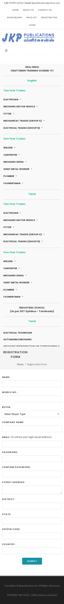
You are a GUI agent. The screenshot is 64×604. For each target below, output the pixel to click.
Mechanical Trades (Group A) (22, 120)
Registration (49, 17)
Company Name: (13, 422)
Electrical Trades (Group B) (21, 128)
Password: (10, 452)
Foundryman (12, 183)
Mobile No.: (10, 392)
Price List (31, 17)
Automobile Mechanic (17, 339)
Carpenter (10, 154)
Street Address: (13, 482)
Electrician (11, 99)
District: (8, 499)
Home (15, 10)
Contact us (45, 10)
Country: (9, 544)
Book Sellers (14, 17)
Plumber (9, 176)
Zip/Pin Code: (11, 529)
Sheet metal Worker (16, 169)
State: (6, 514)
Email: (6, 437)
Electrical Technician (17, 332)
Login (32, 25)
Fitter (7, 113)
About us (28, 10)
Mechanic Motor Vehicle (19, 106)
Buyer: (6, 407)
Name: (6, 377)
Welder (8, 147)
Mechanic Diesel (13, 162)
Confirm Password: (16, 467)
